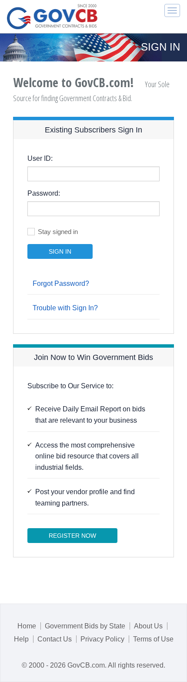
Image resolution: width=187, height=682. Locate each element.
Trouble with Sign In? (65, 308)
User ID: (40, 158)
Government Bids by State (85, 626)
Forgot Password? (61, 283)
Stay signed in (58, 231)
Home (26, 626)
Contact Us (54, 639)
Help (21, 639)
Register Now (72, 535)
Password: (43, 193)
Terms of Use (153, 639)
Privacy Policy (102, 639)
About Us (148, 626)
